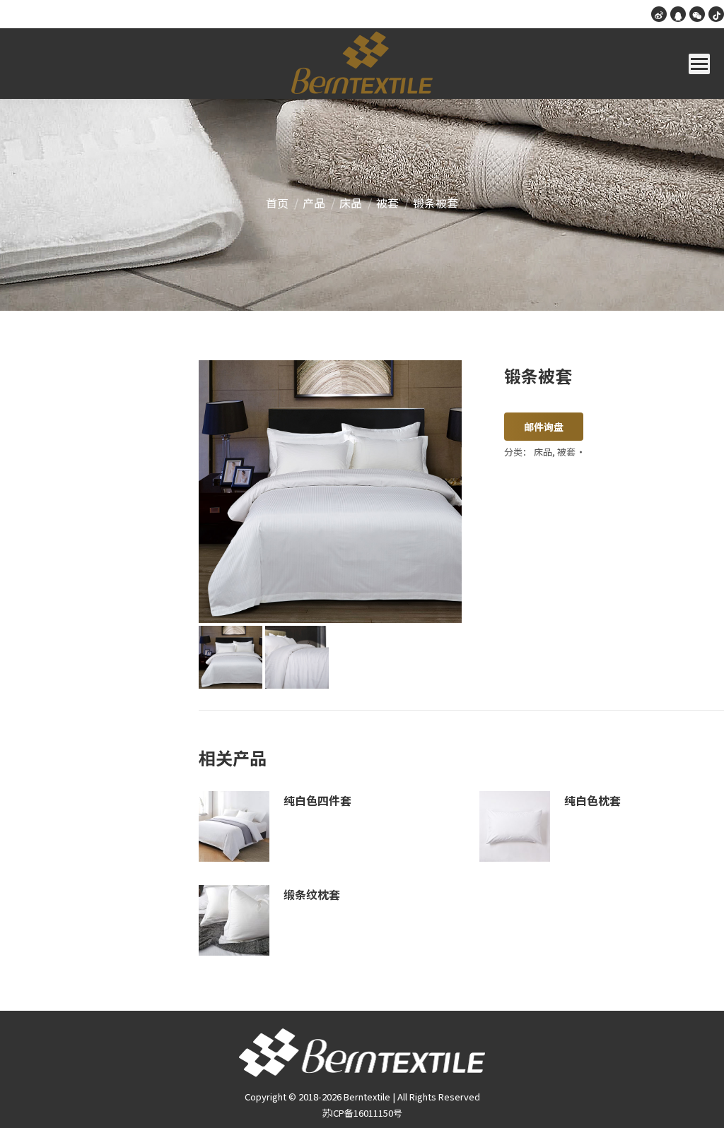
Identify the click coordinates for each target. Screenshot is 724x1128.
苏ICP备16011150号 (362, 1113)
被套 (566, 451)
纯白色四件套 (317, 800)
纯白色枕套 (592, 800)
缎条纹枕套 (312, 894)
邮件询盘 (544, 427)
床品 (543, 451)
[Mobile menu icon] (699, 64)
